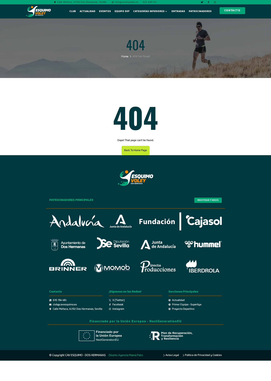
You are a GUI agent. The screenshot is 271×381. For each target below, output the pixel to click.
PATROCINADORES (200, 11)
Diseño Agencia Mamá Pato (126, 355)
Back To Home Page (135, 150)
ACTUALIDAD (87, 11)
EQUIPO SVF (122, 11)
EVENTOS (105, 11)
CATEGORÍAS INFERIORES (149, 11)
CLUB (72, 11)
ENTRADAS (178, 11)
